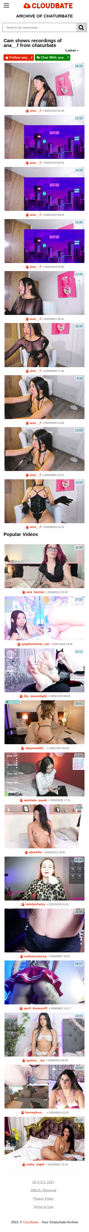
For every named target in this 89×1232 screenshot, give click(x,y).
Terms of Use (43, 1207)
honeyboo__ (35, 1112)
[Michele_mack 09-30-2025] (44, 774)
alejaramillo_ (35, 748)
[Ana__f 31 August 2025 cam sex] (44, 449)
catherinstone (35, 956)
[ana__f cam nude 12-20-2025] (44, 189)
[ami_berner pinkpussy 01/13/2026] (44, 566)
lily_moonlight (35, 696)
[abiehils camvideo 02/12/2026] (44, 826)
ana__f (35, 110)
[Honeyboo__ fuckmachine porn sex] (44, 1087)
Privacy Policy (43, 1198)
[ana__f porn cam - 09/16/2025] (44, 293)
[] (81, 27)
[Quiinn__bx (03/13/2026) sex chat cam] (44, 1035)
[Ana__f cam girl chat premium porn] (44, 85)
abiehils (35, 852)
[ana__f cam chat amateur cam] (44, 345)
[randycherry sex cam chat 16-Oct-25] (44, 879)
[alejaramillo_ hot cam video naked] (44, 722)
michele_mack (35, 800)
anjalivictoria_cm (35, 644)
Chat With (54, 57)
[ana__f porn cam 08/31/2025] (44, 397)
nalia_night (35, 1164)
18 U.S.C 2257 (43, 1182)
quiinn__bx (35, 1060)
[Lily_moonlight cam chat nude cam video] (44, 670)
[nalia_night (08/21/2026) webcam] (44, 1139)
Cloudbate (30, 1222)
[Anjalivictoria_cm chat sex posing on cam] (44, 618)
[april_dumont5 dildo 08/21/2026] (44, 982)
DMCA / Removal (43, 1190)
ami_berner (34, 592)
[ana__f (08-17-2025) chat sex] (44, 501)
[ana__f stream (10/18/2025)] (44, 241)
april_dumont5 (35, 1008)
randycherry (35, 904)
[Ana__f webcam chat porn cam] (44, 137)
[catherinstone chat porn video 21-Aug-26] (44, 930)
